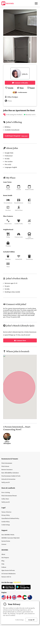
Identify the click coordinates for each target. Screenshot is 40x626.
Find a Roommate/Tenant (9, 495)
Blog (2, 561)
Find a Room (5, 466)
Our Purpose (5, 557)
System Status (5, 541)
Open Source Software (8, 570)
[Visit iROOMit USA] (3, 599)
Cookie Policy (5, 521)
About (3, 554)
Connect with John (21, 83)
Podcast (3, 567)
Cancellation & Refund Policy (10, 518)
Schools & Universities (8, 479)
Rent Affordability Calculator (10, 473)
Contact (3, 544)
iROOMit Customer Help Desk (10, 538)
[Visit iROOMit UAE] (24, 599)
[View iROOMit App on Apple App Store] (8, 589)
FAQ (2, 564)
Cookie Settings (5, 524)
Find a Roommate (6, 463)
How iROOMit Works (7, 534)
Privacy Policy (5, 515)
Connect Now (21, 340)
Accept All (31, 620)
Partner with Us (6, 577)
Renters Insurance (6, 469)
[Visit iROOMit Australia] (30, 599)
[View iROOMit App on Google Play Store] (23, 589)
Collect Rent (5, 499)
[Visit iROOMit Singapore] (19, 599)
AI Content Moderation (8, 573)
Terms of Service (6, 512)
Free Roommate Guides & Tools (10, 476)
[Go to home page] (7, 3)
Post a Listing (5, 492)
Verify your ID (5, 482)
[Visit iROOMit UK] (14, 599)
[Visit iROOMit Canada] (9, 599)
